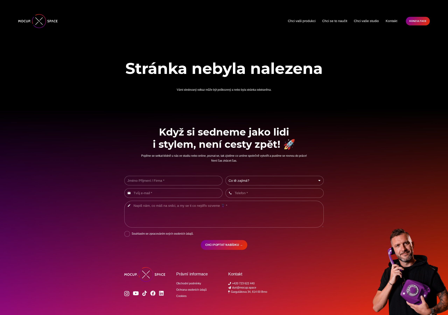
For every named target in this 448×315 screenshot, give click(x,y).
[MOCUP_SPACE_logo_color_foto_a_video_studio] (39, 21)
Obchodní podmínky (188, 283)
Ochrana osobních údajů (191, 289)
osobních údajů (183, 233)
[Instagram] (126, 293)
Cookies (181, 296)
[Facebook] (153, 293)
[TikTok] (144, 293)
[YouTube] (136, 293)
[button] (318, 21)
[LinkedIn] (161, 293)
